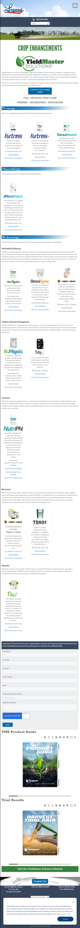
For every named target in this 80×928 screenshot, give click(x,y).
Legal (32, 926)
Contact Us (40, 881)
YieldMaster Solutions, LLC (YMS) (44, 75)
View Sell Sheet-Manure (13, 468)
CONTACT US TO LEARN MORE (40, 91)
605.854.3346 (69, 887)
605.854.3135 (68, 889)
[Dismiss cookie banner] (72, 902)
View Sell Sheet (13, 155)
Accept (65, 919)
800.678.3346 (42, 19)
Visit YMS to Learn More (13, 158)
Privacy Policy (66, 914)
